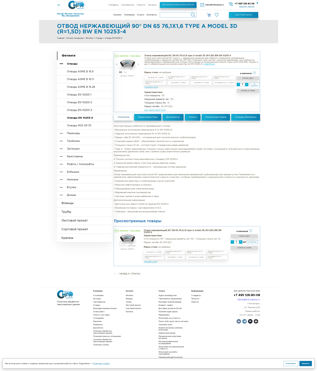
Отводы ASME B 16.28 (81, 87)
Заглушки (73, 149)
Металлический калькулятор (178, 5)
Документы (98, 328)
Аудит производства (168, 295)
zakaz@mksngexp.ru (248, 300)
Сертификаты (127, 5)
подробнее (209, 64)
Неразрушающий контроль (170, 357)
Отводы (99, 38)
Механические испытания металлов (170, 337)
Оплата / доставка (101, 315)
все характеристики (155, 110)
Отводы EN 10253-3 (79, 110)
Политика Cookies (101, 345)
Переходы (73, 133)
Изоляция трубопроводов (170, 302)
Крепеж (67, 238)
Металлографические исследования (168, 342)
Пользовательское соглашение (107, 336)
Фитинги (89, 38)
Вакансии (97, 321)
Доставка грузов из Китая (170, 308)
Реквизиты (98, 324)
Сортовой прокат (74, 229)
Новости (141, 5)
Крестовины (75, 156)
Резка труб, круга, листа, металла (173, 321)
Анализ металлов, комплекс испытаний (171, 329)
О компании (98, 295)
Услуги (140, 15)
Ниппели (72, 180)
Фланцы (67, 203)
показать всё (151, 87)
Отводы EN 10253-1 (79, 95)
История (97, 299)
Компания (129, 15)
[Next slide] (138, 64)
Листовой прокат (74, 220)
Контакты (152, 15)
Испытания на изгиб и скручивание (168, 353)
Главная (60, 38)
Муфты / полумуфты (80, 164)
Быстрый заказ (243, 15)
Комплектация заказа (168, 311)
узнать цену (247, 78)
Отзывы (96, 305)
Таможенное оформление (170, 299)
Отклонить (291, 363)
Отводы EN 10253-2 (79, 102)
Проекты (152, 5)
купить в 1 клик (248, 90)
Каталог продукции (75, 38)
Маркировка (164, 315)
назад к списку (129, 273)
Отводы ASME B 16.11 (80, 79)
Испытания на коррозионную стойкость (171, 348)
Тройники (73, 141)
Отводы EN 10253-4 (80, 118)
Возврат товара (166, 305)
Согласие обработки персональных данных (102, 340)
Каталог (117, 15)
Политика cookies (101, 363)
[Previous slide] (117, 64)
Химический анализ (167, 333)
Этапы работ (99, 311)
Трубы (66, 212)
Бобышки (73, 172)
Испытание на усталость (169, 318)
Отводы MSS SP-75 (79, 125)
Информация (197, 291)
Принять (306, 363)
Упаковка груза (165, 324)
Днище (71, 195)
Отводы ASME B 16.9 (80, 71)
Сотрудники (98, 318)
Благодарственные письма (104, 308)
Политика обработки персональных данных (102, 332)
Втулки (71, 187)
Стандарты (113, 5)
